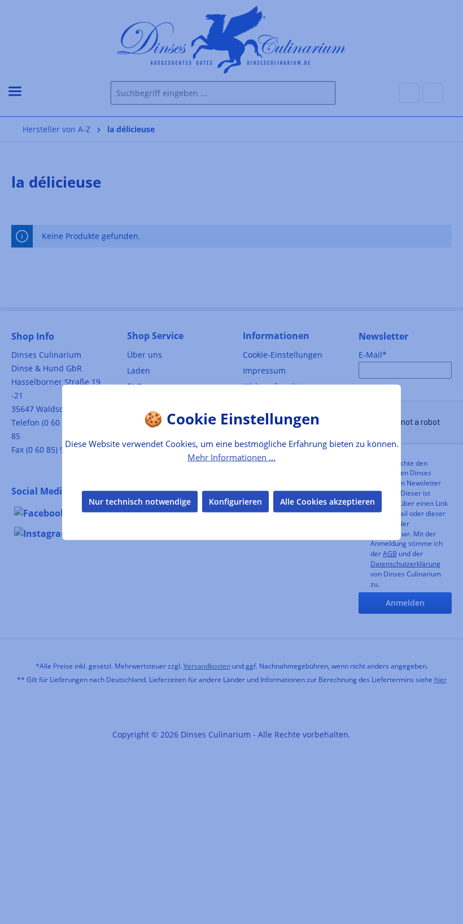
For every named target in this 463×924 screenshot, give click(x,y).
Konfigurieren (235, 501)
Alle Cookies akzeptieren (327, 501)
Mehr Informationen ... (231, 456)
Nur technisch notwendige (140, 501)
